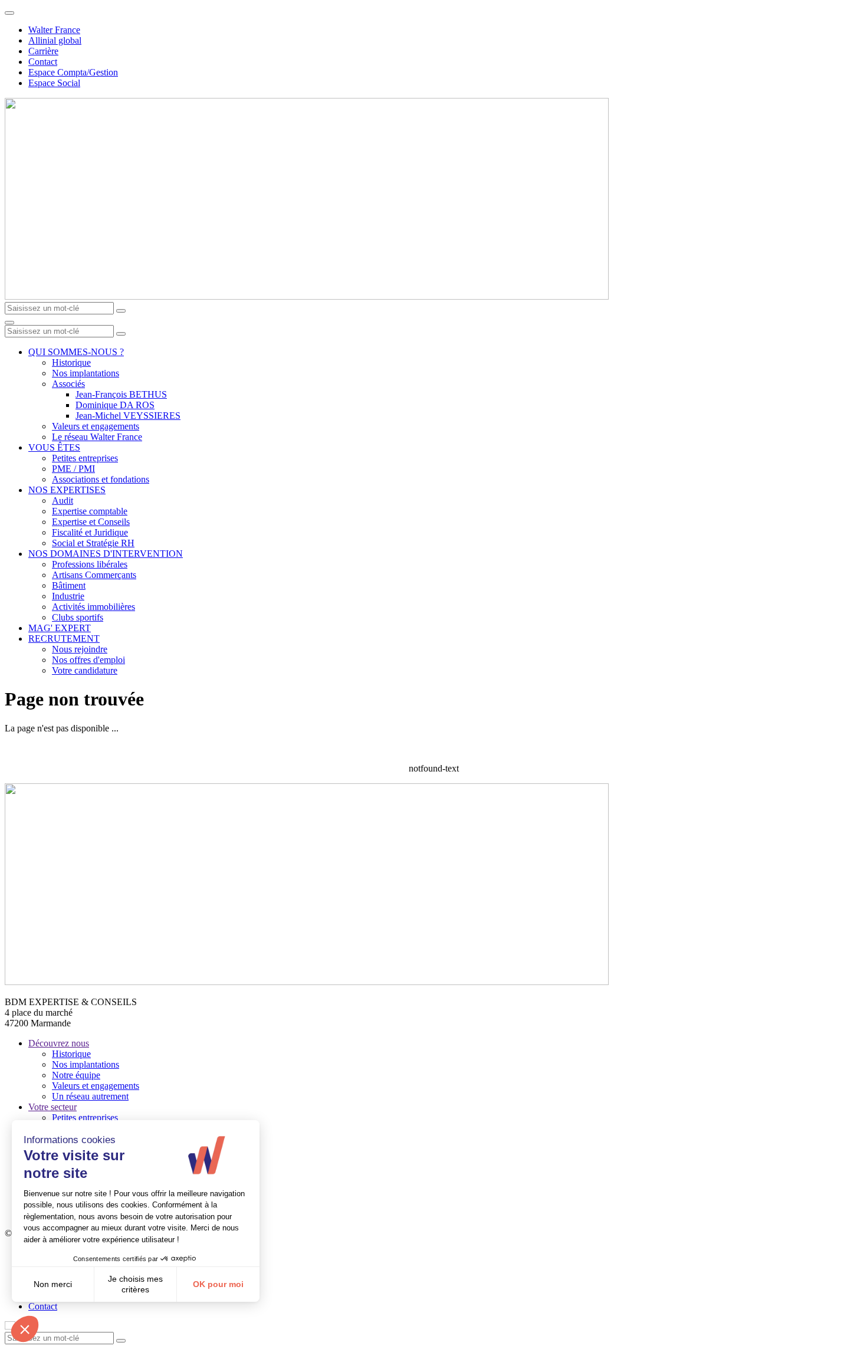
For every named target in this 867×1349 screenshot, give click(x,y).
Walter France (54, 30)
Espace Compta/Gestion (73, 72)
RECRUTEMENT (64, 639)
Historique (71, 362)
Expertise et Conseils (91, 522)
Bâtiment (69, 585)
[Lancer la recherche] (121, 311)
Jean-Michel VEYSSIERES (127, 416)
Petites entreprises (85, 458)
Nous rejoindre (79, 649)
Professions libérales (89, 564)
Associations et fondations (100, 479)
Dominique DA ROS (115, 405)
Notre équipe (76, 1075)
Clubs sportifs (77, 617)
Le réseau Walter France (97, 437)
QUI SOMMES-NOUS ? (76, 352)
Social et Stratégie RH (93, 543)
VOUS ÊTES (54, 447)
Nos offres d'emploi (88, 660)
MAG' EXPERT (59, 628)
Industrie (68, 596)
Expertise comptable (89, 511)
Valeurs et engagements (95, 426)
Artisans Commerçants (94, 575)
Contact (42, 62)
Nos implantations (85, 373)
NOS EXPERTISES (67, 490)
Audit (62, 500)
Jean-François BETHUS (121, 394)
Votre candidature (84, 670)
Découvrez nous (58, 1043)
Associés (68, 384)
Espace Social (54, 83)
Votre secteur (52, 1107)
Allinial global (54, 40)
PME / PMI (73, 469)
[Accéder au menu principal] (9, 322)
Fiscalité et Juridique (90, 532)
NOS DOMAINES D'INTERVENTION (105, 554)
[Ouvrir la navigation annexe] (9, 13)
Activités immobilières (93, 607)
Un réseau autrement (90, 1096)
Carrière (43, 51)
